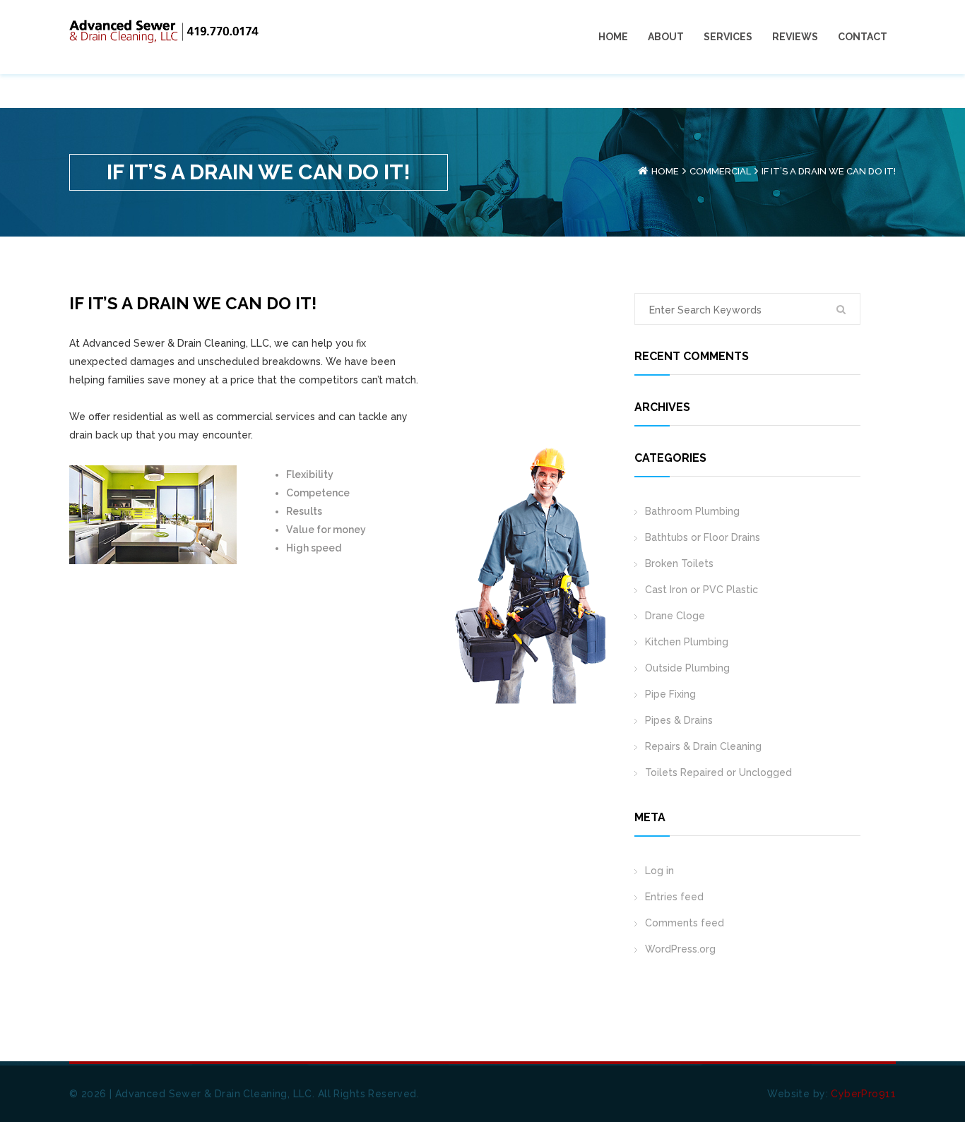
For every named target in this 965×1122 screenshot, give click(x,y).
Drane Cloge (675, 615)
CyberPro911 (863, 1093)
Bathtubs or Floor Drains (702, 537)
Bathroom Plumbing (692, 511)
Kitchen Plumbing (686, 641)
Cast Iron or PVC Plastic (701, 589)
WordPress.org (680, 949)
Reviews (795, 36)
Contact (862, 36)
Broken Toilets (679, 563)
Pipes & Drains (679, 720)
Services (728, 36)
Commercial (720, 171)
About (666, 36)
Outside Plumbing (687, 668)
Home (613, 36)
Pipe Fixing (670, 694)
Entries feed (674, 896)
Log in (659, 870)
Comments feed (684, 923)
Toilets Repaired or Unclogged (718, 772)
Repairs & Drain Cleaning (703, 746)
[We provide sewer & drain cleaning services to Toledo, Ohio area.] (164, 30)
